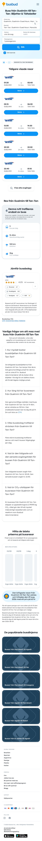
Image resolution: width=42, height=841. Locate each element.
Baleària (22, 320)
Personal (11, 287)
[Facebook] (10, 818)
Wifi (25, 295)
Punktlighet (12, 291)
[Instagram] (5, 818)
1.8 (29, 295)
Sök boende (11, 52)
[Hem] (4, 62)
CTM (6, 280)
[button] (35, 23)
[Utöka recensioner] (35, 286)
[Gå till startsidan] (10, 4)
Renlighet (12, 295)
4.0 (18, 291)
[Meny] (38, 4)
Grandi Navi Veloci (12, 320)
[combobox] (21, 21)
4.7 (17, 287)
